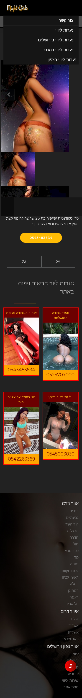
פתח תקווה (70, 571)
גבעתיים (72, 517)
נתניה (74, 564)
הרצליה (73, 531)
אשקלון (73, 632)
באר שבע (71, 639)
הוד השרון (71, 524)
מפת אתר (71, 687)
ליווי (76, 654)
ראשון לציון (70, 577)
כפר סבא (71, 551)
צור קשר (66, 20)
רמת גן (73, 590)
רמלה (74, 584)
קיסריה (73, 674)
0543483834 (41, 238)
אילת (75, 619)
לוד (76, 557)
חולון (75, 544)
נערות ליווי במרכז (58, 49)
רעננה (74, 597)
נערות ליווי (64, 30)
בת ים (74, 511)
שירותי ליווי (70, 680)
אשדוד (74, 625)
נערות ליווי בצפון (62, 59)
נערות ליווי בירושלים (55, 40)
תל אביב (72, 604)
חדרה (74, 537)
